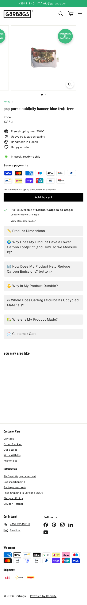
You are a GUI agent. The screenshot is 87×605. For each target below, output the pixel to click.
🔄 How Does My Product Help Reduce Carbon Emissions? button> (38, 269)
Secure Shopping (14, 482)
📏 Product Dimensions (26, 231)
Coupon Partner (13, 503)
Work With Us (12, 455)
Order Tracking (13, 444)
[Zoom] (70, 84)
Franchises (10, 460)
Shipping (24, 189)
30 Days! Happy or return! (20, 476)
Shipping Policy (13, 498)
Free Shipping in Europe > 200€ (24, 493)
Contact (9, 438)
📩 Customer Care (22, 334)
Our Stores (10, 449)
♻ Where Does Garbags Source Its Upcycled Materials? (43, 302)
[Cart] (71, 13)
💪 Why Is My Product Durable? (32, 286)
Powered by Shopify (43, 596)
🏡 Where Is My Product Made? (32, 319)
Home (7, 101)
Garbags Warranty (15, 487)
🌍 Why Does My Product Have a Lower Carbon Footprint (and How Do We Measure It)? (42, 247)
